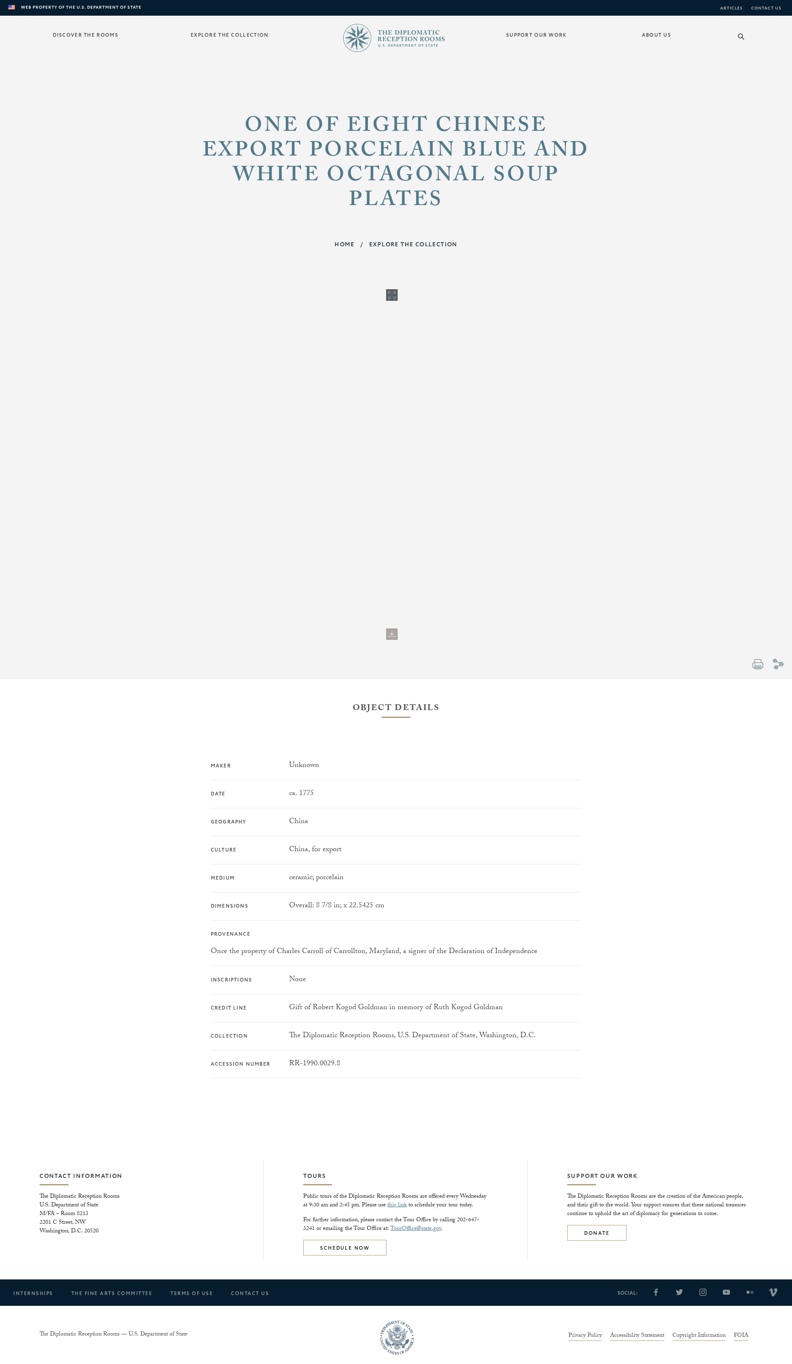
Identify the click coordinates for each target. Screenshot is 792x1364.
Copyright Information (699, 1336)
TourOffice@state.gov (415, 1229)
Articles (731, 8)
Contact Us (766, 8)
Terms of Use (191, 1293)
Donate (597, 1233)
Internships (33, 1293)
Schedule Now (345, 1248)
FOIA (741, 1336)
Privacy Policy (585, 1336)
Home (345, 245)
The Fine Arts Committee (112, 1293)
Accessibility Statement (637, 1336)
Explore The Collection (413, 245)
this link (397, 1206)
